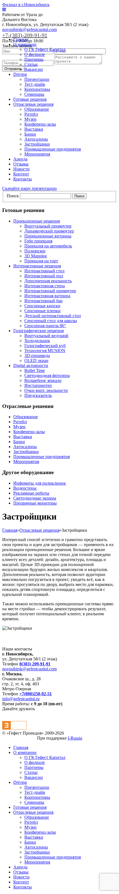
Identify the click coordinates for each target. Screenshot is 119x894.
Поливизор (34, 251)
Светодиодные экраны (34, 498)
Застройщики (37, 144)
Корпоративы (37, 89)
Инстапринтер (38, 385)
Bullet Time (34, 370)
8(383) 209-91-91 (34, 664)
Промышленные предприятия (52, 149)
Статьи (31, 64)
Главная (20, 39)
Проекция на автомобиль (48, 246)
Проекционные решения (36, 221)
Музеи (30, 119)
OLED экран (36, 360)
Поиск (13, 195)
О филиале (34, 54)
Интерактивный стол (44, 270)
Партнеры (33, 59)
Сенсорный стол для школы (50, 320)
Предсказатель (38, 395)
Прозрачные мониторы (35, 503)
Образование (36, 109)
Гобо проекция (38, 241)
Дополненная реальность (48, 280)
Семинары (34, 94)
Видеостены (25, 488)
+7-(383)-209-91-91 (24, 35)
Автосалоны (36, 139)
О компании (25, 44)
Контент (21, 174)
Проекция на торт (41, 261)
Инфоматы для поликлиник (39, 483)
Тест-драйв (34, 84)
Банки (30, 134)
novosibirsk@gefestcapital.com (29, 29)
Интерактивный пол (43, 275)
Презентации (36, 79)
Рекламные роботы (31, 493)
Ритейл (31, 114)
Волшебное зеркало (42, 380)
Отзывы (21, 164)
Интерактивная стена (44, 285)
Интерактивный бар (43, 300)
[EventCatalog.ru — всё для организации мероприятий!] (14, 728)
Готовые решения (29, 99)
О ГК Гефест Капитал (44, 49)
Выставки (33, 129)
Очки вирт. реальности (46, 390)
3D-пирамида (37, 355)
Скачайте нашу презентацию (29, 188)
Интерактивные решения (37, 265)
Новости (21, 169)
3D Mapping (35, 256)
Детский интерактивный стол (52, 315)
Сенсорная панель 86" (45, 325)
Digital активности (30, 365)
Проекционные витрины (47, 236)
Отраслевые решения (33, 104)
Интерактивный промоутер (50, 290)
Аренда (20, 159)
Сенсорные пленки (42, 310)
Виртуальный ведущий (46, 335)
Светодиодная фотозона (47, 375)
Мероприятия (37, 154)
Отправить (13, 69)
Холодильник (37, 340)
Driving (20, 74)
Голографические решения (38, 330)
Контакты (22, 179)
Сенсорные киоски (42, 305)
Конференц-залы (40, 124)
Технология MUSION (44, 350)
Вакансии (33, 69)
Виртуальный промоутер (47, 226)
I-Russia (75, 738)
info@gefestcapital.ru (21, 698)
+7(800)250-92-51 (35, 693)
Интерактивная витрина (47, 295)
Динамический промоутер (49, 231)
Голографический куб (45, 345)
